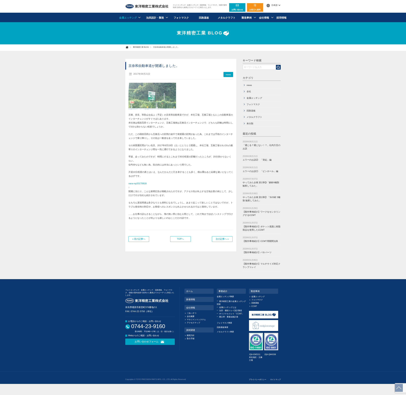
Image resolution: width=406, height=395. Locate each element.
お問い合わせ (237, 10)
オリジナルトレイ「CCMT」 (231, 314)
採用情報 (281, 17)
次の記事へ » (222, 239)
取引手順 (190, 338)
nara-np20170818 (137, 183)
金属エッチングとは (227, 307)
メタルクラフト (227, 17)
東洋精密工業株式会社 (147, 6)
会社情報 (190, 307)
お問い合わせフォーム (146, 341)
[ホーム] (128, 47)
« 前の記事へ (138, 239)
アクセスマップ (193, 323)
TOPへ (180, 239)
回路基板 (204, 17)
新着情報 (190, 299)
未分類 (250, 123)
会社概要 (190, 316)
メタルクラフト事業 (225, 332)
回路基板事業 (222, 327)
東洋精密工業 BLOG (200, 32)
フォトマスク (181, 17)
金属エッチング (254, 98)
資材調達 (190, 330)
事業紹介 (223, 291)
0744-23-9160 (148, 326)
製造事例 (255, 291)
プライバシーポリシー (257, 379)
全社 (249, 91)
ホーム (189, 291)
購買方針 (190, 335)
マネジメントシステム (196, 319)
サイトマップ (275, 379)
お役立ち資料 (255, 10)
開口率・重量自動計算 (228, 317)
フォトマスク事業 (224, 323)
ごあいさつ (191, 313)
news (228, 74)
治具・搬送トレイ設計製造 (230, 310)
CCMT (254, 306)
